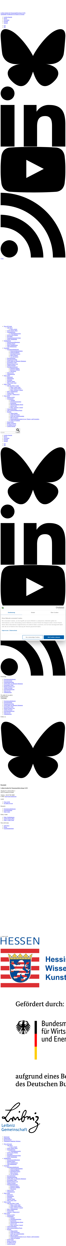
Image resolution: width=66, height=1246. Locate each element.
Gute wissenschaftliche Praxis (14, 1228)
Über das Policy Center (13, 1203)
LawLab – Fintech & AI (13, 1212)
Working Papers (11, 1161)
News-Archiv (13, 1147)
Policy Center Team (15, 1204)
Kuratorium (13, 1220)
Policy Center (7, 1202)
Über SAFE (7, 1213)
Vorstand (12, 1218)
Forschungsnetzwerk (9, 689)
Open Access (7, 691)
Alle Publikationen (12, 1164)
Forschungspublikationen (13, 1160)
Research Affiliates (15, 1187)
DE (5, 27)
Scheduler (9, 1197)
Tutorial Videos (11, 1199)
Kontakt (6, 21)
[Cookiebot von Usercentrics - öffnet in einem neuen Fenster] (57, 608)
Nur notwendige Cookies (33, 637)
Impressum (5, 630)
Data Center (7, 1193)
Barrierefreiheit (8, 1139)
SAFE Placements (15, 1232)
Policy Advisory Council (16, 1207)
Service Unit (13, 1223)
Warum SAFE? (11, 1215)
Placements (13, 1189)
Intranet (6, 23)
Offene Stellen (14, 1231)
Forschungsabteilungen (10, 679)
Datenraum (10, 1194)
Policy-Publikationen (12, 1162)
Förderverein (10, 1239)
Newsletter (6, 20)
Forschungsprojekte (9, 682)
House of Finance (11, 1241)
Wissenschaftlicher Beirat (16, 1222)
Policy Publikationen (12, 1209)
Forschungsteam (8, 680)
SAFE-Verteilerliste (12, 1157)
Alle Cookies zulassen (54, 637)
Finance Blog (10, 1210)
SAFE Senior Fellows (15, 1206)
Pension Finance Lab (9, 686)
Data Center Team (11, 1200)
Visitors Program (8, 688)
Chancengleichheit (11, 1226)
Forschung (6, 1165)
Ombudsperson (8, 692)
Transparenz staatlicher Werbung (12, 1141)
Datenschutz (13, 630)
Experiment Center (8, 685)
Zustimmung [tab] (11, 612)
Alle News (10, 1145)
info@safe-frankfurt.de (10, 796)
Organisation (10, 1216)
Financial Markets (14, 1170)
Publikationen (7, 1158)
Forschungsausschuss (15, 1219)
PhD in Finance (14, 1235)
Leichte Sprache (8, 17)
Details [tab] (33, 612)
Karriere (9, 1229)
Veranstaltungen (11, 1149)
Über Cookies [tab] (54, 612)
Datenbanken (10, 1196)
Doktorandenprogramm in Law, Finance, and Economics (24, 1236)
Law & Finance (14, 1174)
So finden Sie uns (11, 1242)
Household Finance (15, 1171)
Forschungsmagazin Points (14, 1155)
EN (5, 25)
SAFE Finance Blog (12, 1148)
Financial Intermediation (16, 1168)
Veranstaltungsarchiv (15, 1151)
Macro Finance (14, 1173)
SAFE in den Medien (12, 1152)
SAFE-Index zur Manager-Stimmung (13, 683)
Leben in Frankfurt (15, 1238)
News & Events (8, 1144)
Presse (5, 18)
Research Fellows (14, 1186)
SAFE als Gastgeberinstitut (17, 1233)
